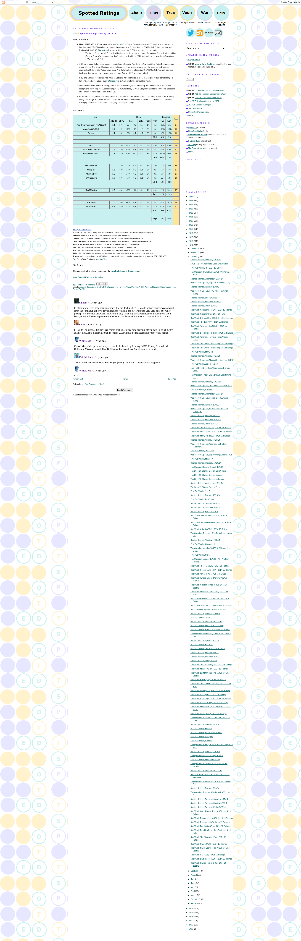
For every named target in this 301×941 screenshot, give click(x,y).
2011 (191, 917)
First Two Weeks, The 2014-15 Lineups (207, 268)
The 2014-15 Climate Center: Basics (205, 487)
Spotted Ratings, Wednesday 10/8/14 (206, 621)
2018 (191, 229)
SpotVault (103, 259)
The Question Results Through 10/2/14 (206, 756)
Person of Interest (152, 287)
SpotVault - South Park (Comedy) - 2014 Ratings (211, 605)
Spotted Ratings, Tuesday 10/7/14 (204, 640)
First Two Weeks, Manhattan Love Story (207, 626)
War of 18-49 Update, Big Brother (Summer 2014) (211, 455)
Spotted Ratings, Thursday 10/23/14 (205, 382)
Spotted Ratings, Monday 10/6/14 (204, 724)
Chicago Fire (112, 287)
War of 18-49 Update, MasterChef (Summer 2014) (211, 360)
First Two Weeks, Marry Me (201, 352)
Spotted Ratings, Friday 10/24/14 (204, 306)
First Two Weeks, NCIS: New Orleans (206, 733)
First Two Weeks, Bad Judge (202, 499)
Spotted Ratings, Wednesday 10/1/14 (206, 770)
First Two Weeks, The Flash (202, 451)
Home (125, 379)
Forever (122, 287)
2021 (191, 217)
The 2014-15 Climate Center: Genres (206, 475)
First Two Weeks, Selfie (200, 617)
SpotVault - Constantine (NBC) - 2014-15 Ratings (211, 310)
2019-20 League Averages (199, 105)
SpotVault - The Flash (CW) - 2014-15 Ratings (209, 566)
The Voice (83, 289)
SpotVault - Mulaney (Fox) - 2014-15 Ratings (209, 669)
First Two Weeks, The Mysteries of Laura (207, 649)
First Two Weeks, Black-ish (201, 644)
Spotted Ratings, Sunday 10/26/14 (205, 298)
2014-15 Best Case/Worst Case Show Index (209, 264)
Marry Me (130, 287)
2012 (191, 913)
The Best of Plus (195, 108)
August (194, 875)
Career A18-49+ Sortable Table (208, 98)
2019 (191, 225)
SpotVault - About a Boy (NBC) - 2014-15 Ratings (211, 432)
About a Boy (84, 287)
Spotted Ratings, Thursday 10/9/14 (205, 613)
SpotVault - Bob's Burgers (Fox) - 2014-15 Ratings (211, 333)
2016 (191, 237)
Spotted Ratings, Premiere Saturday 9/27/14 (209, 799)
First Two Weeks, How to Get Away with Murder (210, 630)
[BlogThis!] (100, 283)
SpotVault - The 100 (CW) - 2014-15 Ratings (209, 322)
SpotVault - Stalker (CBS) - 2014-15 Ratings (209, 703)
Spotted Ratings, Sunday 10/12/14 (205, 503)
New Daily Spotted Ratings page (125, 271)
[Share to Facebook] (106, 283)
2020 (191, 221)
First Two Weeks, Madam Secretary (205, 760)
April (193, 891)
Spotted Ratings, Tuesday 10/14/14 (205, 495)
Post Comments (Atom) (94, 384)
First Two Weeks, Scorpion (201, 737)
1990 (191, 929)
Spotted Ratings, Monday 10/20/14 (205, 440)
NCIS (141, 287)
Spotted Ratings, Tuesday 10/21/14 (205, 405)
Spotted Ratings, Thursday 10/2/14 (205, 751)
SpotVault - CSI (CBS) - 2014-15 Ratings (207, 855)
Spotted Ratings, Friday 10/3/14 (203, 661)
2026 (191, 197)
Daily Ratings (194, 59)
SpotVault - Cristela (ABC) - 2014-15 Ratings (209, 529)
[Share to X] (103, 283)
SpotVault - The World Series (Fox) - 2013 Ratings (211, 348)
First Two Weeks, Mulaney (201, 459)
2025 (191, 201)
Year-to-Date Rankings (205, 64)
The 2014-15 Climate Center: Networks (207, 479)
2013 (191, 909)
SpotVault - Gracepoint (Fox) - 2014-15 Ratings (210, 691)
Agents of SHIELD (98, 287)
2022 (191, 213)
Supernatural (166, 287)
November (195, 252)
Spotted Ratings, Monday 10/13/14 (205, 540)
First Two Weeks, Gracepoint (202, 544)
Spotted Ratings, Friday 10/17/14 (204, 424)
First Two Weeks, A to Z (200, 491)
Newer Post (78, 379)
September (196, 871)
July (193, 879)
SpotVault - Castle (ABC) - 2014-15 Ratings (208, 844)
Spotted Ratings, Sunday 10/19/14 (205, 416)
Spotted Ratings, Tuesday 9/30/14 (204, 788)
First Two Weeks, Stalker (200, 555)
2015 (191, 241)
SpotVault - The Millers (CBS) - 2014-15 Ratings (210, 428)
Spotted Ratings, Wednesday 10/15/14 (206, 483)
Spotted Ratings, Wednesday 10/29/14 (206, 279)
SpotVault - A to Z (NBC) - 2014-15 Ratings (208, 695)
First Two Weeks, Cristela (201, 390)
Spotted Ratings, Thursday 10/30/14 (205, 260)
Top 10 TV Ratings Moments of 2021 (203, 101)
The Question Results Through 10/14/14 (207, 467)
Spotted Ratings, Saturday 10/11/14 (205, 507)
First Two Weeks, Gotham (201, 741)
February (195, 899)
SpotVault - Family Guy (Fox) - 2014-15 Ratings (210, 826)
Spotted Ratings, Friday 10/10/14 (204, 511)
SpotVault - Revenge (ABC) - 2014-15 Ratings (210, 822)
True (176, 119)
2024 (191, 205)
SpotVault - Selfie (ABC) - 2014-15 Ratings (208, 714)
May (193, 887)
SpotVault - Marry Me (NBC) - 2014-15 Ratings (210, 436)
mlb (136, 287)
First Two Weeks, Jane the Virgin (204, 364)
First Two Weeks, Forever (201, 728)
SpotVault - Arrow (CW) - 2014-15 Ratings (208, 574)
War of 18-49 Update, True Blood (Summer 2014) (211, 386)
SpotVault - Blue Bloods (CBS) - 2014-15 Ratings (211, 859)
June (193, 883)
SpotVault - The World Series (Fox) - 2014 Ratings (211, 344)
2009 (191, 925)
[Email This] (97, 283)
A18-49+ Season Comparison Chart (210, 94)
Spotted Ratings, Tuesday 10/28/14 (98, 33)
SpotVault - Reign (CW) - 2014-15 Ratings (208, 680)
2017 (191, 233)
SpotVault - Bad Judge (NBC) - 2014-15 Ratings (210, 699)
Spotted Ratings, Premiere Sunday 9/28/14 (208, 803)
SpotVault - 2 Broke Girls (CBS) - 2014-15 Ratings (211, 318)
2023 (191, 209)
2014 (191, 245)
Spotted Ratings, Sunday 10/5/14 (204, 653)
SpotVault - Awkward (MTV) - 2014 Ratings (208, 609)
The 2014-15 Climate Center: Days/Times (208, 471)
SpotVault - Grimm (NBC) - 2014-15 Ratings (208, 314)
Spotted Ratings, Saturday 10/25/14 (205, 302)
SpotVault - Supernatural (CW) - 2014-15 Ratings (211, 570)
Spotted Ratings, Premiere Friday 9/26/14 (208, 807)
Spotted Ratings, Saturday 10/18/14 (205, 420)
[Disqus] (124, 336)
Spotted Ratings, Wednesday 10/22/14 (206, 394)
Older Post (171, 379)
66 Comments (89, 285)
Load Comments (124, 390)
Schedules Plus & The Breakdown (209, 90)
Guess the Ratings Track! (198, 112)
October (194, 257)
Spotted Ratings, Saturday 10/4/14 (205, 657)
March (194, 895)
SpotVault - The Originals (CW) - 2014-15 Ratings (211, 665)
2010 (191, 921)
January (194, 903)
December (195, 248)
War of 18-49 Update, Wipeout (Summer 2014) (210, 283)
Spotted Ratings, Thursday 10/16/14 (205, 463)
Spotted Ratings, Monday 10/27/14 (205, 356)
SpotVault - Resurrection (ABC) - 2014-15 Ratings (211, 818)
